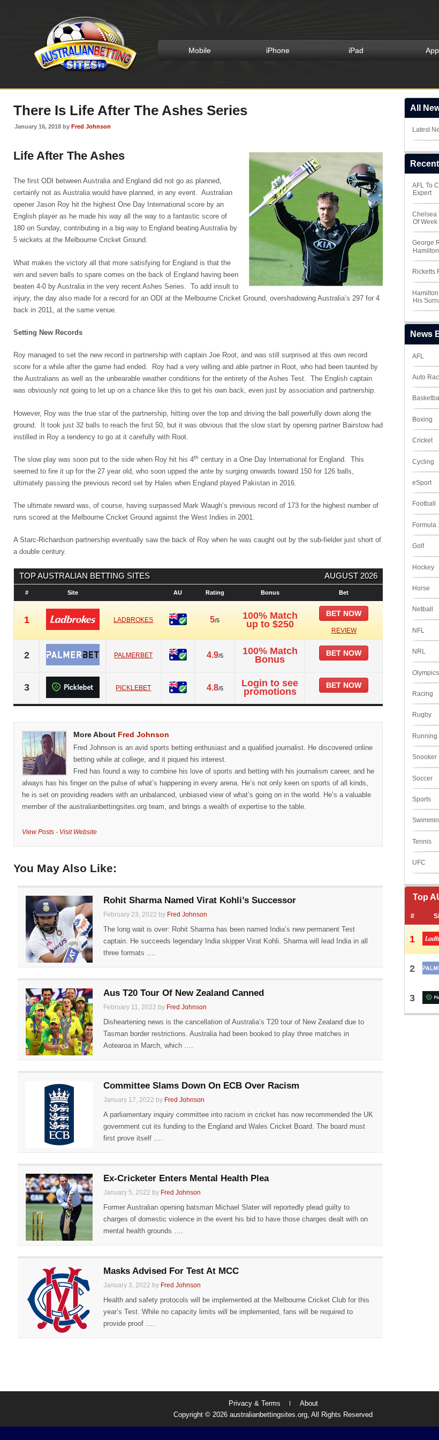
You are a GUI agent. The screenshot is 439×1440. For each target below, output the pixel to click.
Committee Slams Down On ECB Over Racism (201, 1086)
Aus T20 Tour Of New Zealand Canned (183, 993)
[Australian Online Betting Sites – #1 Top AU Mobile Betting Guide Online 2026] (83, 70)
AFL (418, 356)
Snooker (424, 757)
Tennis (422, 841)
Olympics (425, 673)
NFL (418, 630)
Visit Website (78, 831)
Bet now (343, 613)
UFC (419, 862)
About (309, 1403)
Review (344, 630)
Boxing (422, 419)
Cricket (422, 440)
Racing (422, 694)
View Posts (38, 831)
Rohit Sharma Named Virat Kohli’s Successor (199, 900)
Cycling (423, 462)
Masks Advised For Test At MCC (171, 1271)
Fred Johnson (91, 126)
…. (151, 953)
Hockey (423, 567)
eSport (422, 482)
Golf (418, 546)
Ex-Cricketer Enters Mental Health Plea (186, 1178)
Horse (421, 588)
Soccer (422, 778)
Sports (421, 799)
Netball (422, 609)
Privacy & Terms (255, 1403)
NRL (419, 651)
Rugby (422, 714)
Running (424, 736)
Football (424, 503)
